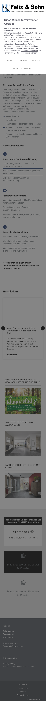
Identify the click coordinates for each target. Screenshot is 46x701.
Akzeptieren (35, 60)
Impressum (28, 68)
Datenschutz (17, 68)
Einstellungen (23, 60)
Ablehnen (10, 60)
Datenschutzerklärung (29, 50)
